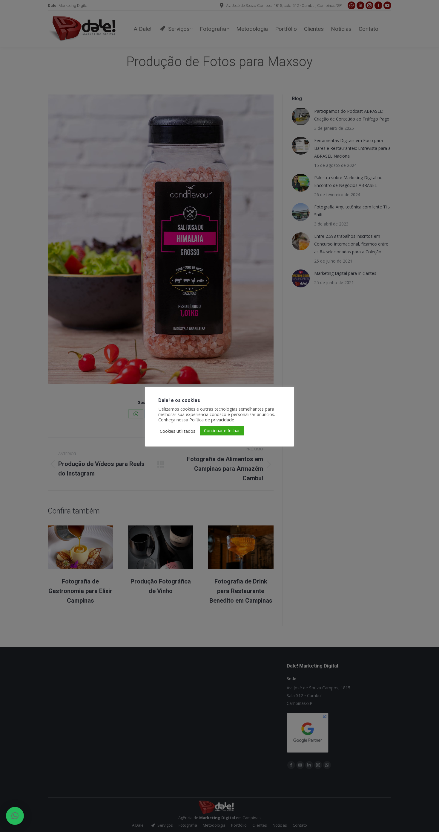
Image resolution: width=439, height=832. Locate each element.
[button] (15, 816)
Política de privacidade (211, 419)
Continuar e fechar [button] (222, 430)
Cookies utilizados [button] (177, 431)
